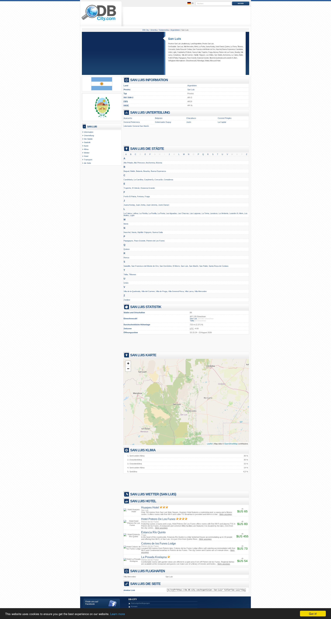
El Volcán (188, 52)
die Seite (87, 163)
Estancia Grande (203, 58)
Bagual (126, 171)
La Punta (202, 46)
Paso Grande (191, 58)
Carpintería (181, 52)
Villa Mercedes (188, 46)
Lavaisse (214, 213)
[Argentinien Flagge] (101, 90)
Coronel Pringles (225, 118)
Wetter (207, 61)
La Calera (234, 55)
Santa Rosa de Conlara (184, 49)
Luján (174, 52)
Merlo (196, 46)
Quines (227, 46)
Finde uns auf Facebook (91, 602)
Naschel (219, 49)
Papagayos (182, 58)
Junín (188, 122)
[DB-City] (99, 21)
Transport (88, 160)
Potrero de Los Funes (226, 52)
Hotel (218, 61)
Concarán (171, 49)
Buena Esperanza (228, 49)
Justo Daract (219, 46)
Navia (134, 232)
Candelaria (239, 49)
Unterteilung (89, 135)
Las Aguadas (171, 213)
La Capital (222, 122)
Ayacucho (128, 118)
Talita (126, 274)
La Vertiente (223, 213)
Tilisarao (240, 46)
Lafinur (135, 213)
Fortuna (140, 196)
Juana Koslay (210, 46)
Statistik (87, 142)
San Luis (174, 38)
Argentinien (192, 86)
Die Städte (88, 139)
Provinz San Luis (208, 44)
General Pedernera (132, 122)
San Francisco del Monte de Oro (204, 49)
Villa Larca (189, 291)
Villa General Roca (176, 291)
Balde (241, 55)
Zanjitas (127, 300)
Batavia (139, 171)
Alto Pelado (128, 163)
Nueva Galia (196, 52)
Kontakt (134, 606)
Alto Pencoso (139, 163)
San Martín (218, 55)
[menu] (190, 3)
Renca (126, 258)
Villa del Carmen (187, 55)
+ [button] (128, 363)
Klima (211, 61)
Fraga (210, 52)
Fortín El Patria (173, 58)
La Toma (233, 46)
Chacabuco (191, 118)
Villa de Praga (161, 291)
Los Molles (209, 55)
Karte (86, 146)
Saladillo (127, 266)
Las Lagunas (195, 213)
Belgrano (158, 118)
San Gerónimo (166, 266)
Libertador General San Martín (136, 126)
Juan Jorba (140, 205)
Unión (170, 52)
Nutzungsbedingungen (140, 603)
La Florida (143, 213)
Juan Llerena (151, 205)
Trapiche (204, 52)
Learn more (117, 614)
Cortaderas (177, 55)
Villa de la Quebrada (216, 58)
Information (88, 132)
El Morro (176, 266)
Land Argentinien (196, 44)
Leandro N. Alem (231, 58)
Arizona (215, 52)
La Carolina (138, 180)
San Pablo (203, 266)
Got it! (313, 613)
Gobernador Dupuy (163, 122)
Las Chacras (183, 213)
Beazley (237, 52)
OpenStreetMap (231, 443)
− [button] (128, 369)
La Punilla (153, 213)
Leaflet (210, 443)
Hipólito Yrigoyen (199, 55)
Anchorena (226, 55)
